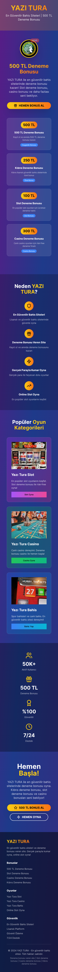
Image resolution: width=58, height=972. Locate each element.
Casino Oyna (29, 560)
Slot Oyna (29, 494)
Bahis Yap (29, 626)
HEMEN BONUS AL (31, 105)
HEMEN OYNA (31, 817)
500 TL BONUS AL (31, 807)
